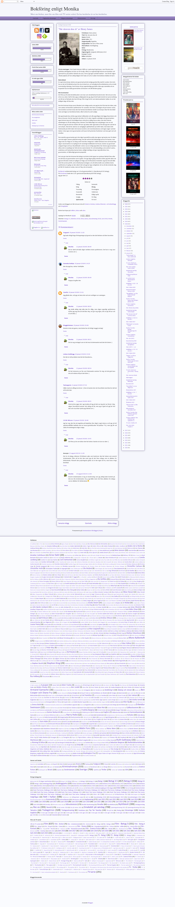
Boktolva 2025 (37, 788)
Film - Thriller (133, 829)
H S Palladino (108, 588)
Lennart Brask (75, 726)
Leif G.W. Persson (88, 620)
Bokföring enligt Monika (54, 8)
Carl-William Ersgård (93, 560)
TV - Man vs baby (72, 852)
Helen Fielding (128, 590)
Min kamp (96, 731)
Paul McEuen (84, 645)
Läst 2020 (86, 802)
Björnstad (122, 693)
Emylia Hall (76, 581)
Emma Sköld (36, 705)
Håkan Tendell (141, 592)
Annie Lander (104, 687)
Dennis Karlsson (36, 575)
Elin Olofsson (35, 579)
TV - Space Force (136, 858)
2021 (126, 216)
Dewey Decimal (34, 702)
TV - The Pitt (72, 863)
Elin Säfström (44, 579)
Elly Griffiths (101, 579)
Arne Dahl (54, 555)
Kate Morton (42, 616)
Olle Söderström (103, 643)
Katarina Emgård (132, 613)
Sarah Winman (84, 656)
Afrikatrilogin (86, 685)
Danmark (70, 764)
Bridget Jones (51, 695)
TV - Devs (51, 841)
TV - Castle (107, 837)
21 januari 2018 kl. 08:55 (83, 401)
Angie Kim (109, 548)
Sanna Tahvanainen (85, 654)
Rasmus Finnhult (46, 650)
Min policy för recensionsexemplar (41, 105)
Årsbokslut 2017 (130, 402)
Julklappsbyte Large (77, 797)
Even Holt (129, 581)
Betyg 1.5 (76, 781)
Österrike (32, 772)
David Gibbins (85, 573)
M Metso (59, 626)
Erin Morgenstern (103, 581)
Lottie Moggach (101, 622)
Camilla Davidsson (123, 557)
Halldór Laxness (129, 588)
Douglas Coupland (35, 577)
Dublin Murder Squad (80, 702)
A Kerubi (47, 544)
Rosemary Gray (138, 31)
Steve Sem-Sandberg (89, 663)
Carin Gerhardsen (66, 560)
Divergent (49, 702)
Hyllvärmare (66, 797)
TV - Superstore (107, 861)
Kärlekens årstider (140, 723)
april (127, 246)
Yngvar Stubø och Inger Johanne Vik (108, 753)
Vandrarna (91, 751)
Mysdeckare (93, 767)
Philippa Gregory (90, 648)
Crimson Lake (123, 697)
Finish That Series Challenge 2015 (43, 790)
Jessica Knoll (62, 603)
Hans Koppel (46, 590)
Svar (67, 243)
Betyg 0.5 (63, 781)
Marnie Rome (123, 728)
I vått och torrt (87, 717)
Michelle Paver (108, 635)
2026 (126, 204)
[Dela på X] (85, 216)
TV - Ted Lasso (117, 861)
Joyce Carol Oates (76, 609)
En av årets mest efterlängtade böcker (130, 280)
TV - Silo (91, 858)
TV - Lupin (45, 852)
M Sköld (73, 626)
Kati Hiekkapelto (82, 616)
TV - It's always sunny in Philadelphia (99, 848)
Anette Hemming (100, 548)
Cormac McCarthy (61, 570)
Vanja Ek (98, 751)
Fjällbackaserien (132, 708)
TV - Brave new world (86, 837)
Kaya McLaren (93, 616)
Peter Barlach (114, 645)
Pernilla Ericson (104, 645)
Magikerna (61, 728)
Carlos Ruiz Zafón (105, 560)
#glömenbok (33, 781)
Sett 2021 (116, 831)
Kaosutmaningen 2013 (117, 797)
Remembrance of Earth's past (49, 740)
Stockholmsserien (77, 747)
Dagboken (33, 700)
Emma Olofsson (56, 581)
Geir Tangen (66, 585)
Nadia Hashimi (60, 641)
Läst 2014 (134, 799)
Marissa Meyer (114, 631)
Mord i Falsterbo (50, 733)
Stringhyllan (64, 206)
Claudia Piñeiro (131, 568)
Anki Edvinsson (128, 548)
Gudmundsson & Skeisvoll (133, 710)
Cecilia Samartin (34, 564)
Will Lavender (35, 674)
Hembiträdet (100, 715)
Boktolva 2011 (94, 783)
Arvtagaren (87, 690)
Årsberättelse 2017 (131, 390)
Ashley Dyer (78, 555)
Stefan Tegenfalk (120, 661)
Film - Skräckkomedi (121, 828)
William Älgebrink (66, 674)
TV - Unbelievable (55, 869)
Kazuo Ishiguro (102, 616)
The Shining (66, 749)
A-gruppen (45, 685)
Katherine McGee (61, 616)
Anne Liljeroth (93, 552)
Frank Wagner (55, 710)
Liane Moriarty (118, 620)
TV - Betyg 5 (128, 835)
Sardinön (88, 742)
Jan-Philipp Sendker (135, 596)
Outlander (136, 735)
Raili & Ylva (132, 737)
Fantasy (87, 764)
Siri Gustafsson (116, 658)
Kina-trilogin (125, 721)
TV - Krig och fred (45, 850)
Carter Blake (111, 695)
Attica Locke (87, 555)
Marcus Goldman (100, 728)
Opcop (95, 735)
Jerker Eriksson (41, 603)
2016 (126, 433)
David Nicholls (113, 573)
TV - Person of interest (36, 856)
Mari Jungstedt (94, 629)
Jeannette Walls (44, 600)
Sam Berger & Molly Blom (65, 742)
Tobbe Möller (54, 670)
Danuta (55, 700)
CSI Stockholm (75, 695)
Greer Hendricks (41, 588)
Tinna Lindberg (34, 670)
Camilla (65, 292)
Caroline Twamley (59, 562)
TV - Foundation (90, 844)
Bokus (78, 210)
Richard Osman (99, 650)
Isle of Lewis (139, 717)
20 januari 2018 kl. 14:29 (82, 263)
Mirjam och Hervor (106, 731)
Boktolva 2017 (53, 786)
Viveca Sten (119, 672)
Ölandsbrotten (53, 755)
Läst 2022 (108, 802)
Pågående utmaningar (49, 18)
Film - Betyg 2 (107, 824)
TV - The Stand (90, 863)
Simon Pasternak (93, 658)
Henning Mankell (34, 592)
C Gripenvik (83, 557)
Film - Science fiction (93, 829)
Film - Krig (42, 828)
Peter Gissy (135, 645)
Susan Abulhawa (34, 666)
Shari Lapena (125, 656)
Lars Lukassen (52, 726)
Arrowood (57, 690)
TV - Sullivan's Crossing (95, 861)
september (129, 233)
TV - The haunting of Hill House (94, 865)
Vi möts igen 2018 (46, 813)
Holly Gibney (141, 715)
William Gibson (55, 674)
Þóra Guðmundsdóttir (88, 755)
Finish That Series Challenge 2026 (79, 794)
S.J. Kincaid (33, 654)
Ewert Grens (83, 708)
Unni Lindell (33, 672)
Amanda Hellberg (52, 546)
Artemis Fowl (66, 690)
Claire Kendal (108, 568)
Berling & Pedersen (85, 693)
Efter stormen (37, 193)
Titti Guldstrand (44, 670)
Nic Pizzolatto (106, 641)
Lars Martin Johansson (64, 726)
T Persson (105, 666)
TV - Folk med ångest (78, 844)
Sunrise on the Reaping (39, 159)
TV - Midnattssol (109, 852)
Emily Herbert (135, 579)
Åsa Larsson (46, 676)
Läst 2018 (105, 219)
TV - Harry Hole (52, 846)
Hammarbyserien (136, 712)
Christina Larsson (67, 566)
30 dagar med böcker (45, 781)
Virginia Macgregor (109, 672)
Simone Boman (47, 745)
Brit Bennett (55, 557)
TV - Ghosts (131, 844)
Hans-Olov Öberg (68, 590)
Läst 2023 (119, 802)
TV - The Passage (62, 863)
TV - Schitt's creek (114, 856)
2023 (126, 211)
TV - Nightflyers (69, 854)
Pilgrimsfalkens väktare (84, 737)
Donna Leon (131, 575)
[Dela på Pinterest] (89, 216)
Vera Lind (128, 751)
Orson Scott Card (115, 643)
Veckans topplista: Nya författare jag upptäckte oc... (132, 419)
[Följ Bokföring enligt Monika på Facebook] (42, 32)
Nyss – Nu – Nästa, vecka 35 (41, 137)
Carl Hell (97, 695)
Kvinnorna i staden (115, 723)
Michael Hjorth (97, 635)
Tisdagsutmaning (67, 810)
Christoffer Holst (36, 568)
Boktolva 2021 (103, 786)
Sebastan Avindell (105, 656)
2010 (126, 447)
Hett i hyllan (49, 797)
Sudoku (34, 123)
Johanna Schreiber (129, 605)
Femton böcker (140, 788)
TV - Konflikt (36, 850)
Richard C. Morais (88, 650)
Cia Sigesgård (64, 568)
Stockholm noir (54, 747)
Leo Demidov (85, 726)
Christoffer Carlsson (134, 566)
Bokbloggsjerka (61, 784)
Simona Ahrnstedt (105, 658)
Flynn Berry (51, 583)
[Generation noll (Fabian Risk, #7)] (129, 61)
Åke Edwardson (131, 674)
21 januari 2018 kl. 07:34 (79, 385)
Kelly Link (110, 616)
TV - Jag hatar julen (116, 848)
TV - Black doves (54, 837)
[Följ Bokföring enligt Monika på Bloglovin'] (47, 32)
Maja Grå (74, 728)
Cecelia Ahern (128, 562)
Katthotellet (75, 721)
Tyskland (120, 770)
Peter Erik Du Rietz (125, 645)
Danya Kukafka (66, 573)
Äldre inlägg (112, 523)
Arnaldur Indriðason (37, 555)
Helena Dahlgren (138, 590)
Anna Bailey (75, 550)
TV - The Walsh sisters (123, 863)
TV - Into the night (70, 848)
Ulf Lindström (120, 670)
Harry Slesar (98, 590)
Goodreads (63, 173)
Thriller (103, 770)
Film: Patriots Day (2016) (132, 308)
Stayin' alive (129, 745)
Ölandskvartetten (64, 755)
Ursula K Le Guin (43, 672)
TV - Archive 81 (47, 835)
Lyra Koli (139, 624)
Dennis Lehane (47, 575)
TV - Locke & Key (120, 850)
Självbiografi (42, 770)
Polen (121, 767)
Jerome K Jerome (52, 603)
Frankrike (113, 764)
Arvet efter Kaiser (76, 690)
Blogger (90, 903)
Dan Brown (122, 570)
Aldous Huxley (81, 544)
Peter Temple (70, 648)
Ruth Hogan (93, 652)
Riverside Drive (62, 740)
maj (127, 243)
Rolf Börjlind (71, 652)
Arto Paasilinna (68, 555)
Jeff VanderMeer (54, 600)
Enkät (118, 788)
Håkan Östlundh (48, 594)
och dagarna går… (39, 170)
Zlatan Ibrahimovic (111, 674)
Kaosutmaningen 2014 (135, 797)
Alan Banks (106, 685)
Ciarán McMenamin (75, 568)
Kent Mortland (94, 721)
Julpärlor (141, 719)
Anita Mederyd (118, 548)
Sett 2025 (44, 833)
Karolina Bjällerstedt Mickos (106, 613)
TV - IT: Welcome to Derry (45, 848)
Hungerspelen (64, 717)
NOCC (143, 733)
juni (127, 241)
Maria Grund (131, 629)
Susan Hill (43, 666)
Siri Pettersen (126, 658)
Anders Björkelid (75, 546)
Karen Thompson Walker (120, 611)
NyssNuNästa (111, 804)
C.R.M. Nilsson (68, 420)
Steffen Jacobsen (132, 660)
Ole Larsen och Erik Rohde (84, 735)
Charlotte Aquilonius (47, 564)
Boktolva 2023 (127, 786)
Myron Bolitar (126, 733)
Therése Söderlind (63, 668)
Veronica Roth (88, 672)
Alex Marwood (92, 544)
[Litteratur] (35, 210)
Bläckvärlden (34, 695)
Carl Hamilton (87, 695)
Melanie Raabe (34, 635)
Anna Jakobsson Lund (106, 550)
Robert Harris (34, 652)
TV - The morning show (137, 865)
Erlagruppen (131, 704)
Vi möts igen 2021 (83, 813)
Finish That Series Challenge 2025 (54, 794)
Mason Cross (89, 633)
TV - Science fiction (126, 856)
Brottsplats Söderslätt (63, 695)
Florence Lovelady (44, 710)
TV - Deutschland (42, 841)
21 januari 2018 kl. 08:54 (83, 368)
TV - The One (40, 863)
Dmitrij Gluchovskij (100, 575)
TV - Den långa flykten (117, 839)
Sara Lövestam (123, 654)
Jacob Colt (52, 719)
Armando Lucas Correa (137, 552)
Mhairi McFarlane (67, 635)
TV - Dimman (58, 841)
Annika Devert (103, 552)
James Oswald (90, 596)
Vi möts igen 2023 (108, 813)
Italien (45, 767)
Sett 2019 (94, 831)
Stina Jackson (110, 663)
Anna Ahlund (57, 550)
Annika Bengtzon (116, 687)
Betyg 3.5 (67, 219)
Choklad (67, 697)
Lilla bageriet (119, 726)
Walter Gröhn (77, 753)
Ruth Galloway (123, 740)
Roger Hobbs (61, 652)
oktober (128, 231)
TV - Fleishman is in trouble (64, 844)
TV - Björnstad (34, 837)
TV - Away (71, 835)
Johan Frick (70, 605)
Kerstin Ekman (129, 616)
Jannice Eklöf (71, 598)
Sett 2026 (56, 833)
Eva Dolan (121, 581)
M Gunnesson (42, 626)
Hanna (32, 715)
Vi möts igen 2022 (95, 813)
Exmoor (91, 708)
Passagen (53, 737)
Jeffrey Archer (65, 600)
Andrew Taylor (67, 548)
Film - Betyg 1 (97, 824)
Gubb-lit (133, 764)
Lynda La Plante (122, 624)
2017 (126, 430)
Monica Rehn (122, 638)
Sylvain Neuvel (86, 666)
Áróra (32, 755)
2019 (126, 221)
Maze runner (50, 731)
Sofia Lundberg (42, 660)
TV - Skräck (98, 859)
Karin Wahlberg (78, 613)
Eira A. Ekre (97, 577)
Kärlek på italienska (127, 723)
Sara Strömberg (36, 656)
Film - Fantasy (110, 826)
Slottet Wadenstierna (59, 745)
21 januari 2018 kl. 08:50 (83, 306)
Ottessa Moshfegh (140, 643)
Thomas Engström (96, 668)
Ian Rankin (67, 594)
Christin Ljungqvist (41, 566)
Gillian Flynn (113, 585)
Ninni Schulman (50, 643)
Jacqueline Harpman (69, 596)
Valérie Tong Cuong (66, 672)
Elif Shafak (123, 577)
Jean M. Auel (104, 598)
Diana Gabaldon (88, 575)
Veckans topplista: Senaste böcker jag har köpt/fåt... (131, 366)
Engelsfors (88, 705)
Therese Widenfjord (50, 668)
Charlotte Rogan (72, 564)
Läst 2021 (97, 802)
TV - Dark (79, 839)
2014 (126, 438)
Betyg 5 (37, 783)
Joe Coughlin (97, 719)
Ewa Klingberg (138, 581)
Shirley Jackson (48, 658)
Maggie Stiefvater (112, 626)
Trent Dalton (112, 670)
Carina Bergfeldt (81, 560)
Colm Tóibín (33, 570)
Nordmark (72, 735)
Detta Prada (78, 575)
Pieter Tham (100, 648)
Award (57, 781)
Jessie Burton (82, 603)
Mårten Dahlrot (49, 641)
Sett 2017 (72, 831)
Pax (60, 737)
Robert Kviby (52, 652)
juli (127, 238)
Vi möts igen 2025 (133, 813)
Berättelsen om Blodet (100, 693)
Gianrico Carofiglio (97, 585)
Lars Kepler (141, 618)
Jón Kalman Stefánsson (42, 611)
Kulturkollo (37, 142)
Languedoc (44, 726)
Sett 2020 (105, 831)
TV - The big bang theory (138, 863)
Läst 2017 (53, 802)
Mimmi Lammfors (88, 731)
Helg (141, 794)
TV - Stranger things (64, 861)
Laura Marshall (66, 620)
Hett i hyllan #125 (130, 400)
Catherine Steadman (95, 562)
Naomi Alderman (78, 641)
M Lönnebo (52, 626)
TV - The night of (34, 867)
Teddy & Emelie (56, 749)
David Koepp (94, 573)
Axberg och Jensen (125, 690)
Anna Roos (46, 552)
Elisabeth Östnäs (55, 579)
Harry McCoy (85, 715)
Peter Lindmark (40, 648)
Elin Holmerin (141, 577)
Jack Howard (43, 719)
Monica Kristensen (96, 638)
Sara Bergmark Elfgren (99, 654)
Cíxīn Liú (104, 570)
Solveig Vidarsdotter (85, 660)
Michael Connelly (86, 635)
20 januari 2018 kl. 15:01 (76, 292)
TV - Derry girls (129, 839)
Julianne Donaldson (109, 609)
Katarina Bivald (121, 613)
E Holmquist (57, 577)
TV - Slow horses (110, 858)
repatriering (37, 172)
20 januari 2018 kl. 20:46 (81, 325)
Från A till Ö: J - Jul (131, 347)
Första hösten (102, 710)
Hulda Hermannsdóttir (51, 717)
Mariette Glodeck (90, 631)
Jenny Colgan (87, 600)
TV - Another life (36, 835)
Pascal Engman (44, 645)
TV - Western (108, 869)
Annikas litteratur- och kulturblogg (105, 204)
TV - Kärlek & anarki (69, 850)
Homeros (81, 592)
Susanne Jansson (52, 666)
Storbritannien (62, 221)
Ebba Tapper (102, 702)
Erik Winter (122, 705)
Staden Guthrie (110, 745)
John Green (55, 607)
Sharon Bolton (136, 656)
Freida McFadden (93, 583)
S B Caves (108, 652)
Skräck (110, 219)
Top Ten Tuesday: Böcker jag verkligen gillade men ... (132, 300)
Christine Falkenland (106, 566)
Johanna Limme (109, 605)
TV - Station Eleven (52, 861)
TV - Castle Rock (117, 837)
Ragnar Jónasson (127, 648)
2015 (126, 435)
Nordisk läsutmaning (88, 804)
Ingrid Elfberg (107, 594)
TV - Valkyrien (74, 869)
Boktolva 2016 (41, 786)
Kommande (50, 799)
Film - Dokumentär (70, 826)
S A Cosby (101, 652)
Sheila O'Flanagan (35, 658)
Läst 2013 (123, 799)
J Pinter (54, 596)
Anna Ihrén (94, 550)
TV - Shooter (63, 858)
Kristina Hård (94, 618)
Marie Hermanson (79, 631)
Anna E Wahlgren (84, 550)
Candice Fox (44, 560)
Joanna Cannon (36, 605)
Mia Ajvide (76, 635)
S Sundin (131, 652)
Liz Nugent (64, 622)
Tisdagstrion (48, 810)
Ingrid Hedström (117, 594)
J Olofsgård (47, 596)
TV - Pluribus (48, 856)
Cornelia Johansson (84, 570)
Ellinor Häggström (90, 579)
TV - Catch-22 (127, 837)
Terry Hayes (40, 668)
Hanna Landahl (139, 588)
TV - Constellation (41, 839)
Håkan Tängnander (37, 594)
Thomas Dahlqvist (74, 668)
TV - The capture (48, 865)
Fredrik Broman (65, 710)
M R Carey (66, 626)
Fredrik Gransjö (75, 710)
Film (46, 824)
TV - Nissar (78, 854)
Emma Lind (142, 702)
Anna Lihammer (37, 552)
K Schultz (61, 611)
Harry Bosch (61, 715)
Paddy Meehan (43, 737)
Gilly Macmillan (124, 585)
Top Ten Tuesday (95, 810)
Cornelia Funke (72, 570)
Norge (106, 767)
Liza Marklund (74, 622)
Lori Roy (93, 622)
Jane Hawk (71, 719)
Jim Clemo (89, 719)
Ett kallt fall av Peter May (40, 165)
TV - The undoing (58, 867)
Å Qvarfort (121, 674)
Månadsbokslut (71, 804)
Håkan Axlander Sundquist (101, 592)
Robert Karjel (43, 652)
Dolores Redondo (121, 575)
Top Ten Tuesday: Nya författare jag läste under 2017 (131, 414)
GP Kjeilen (140, 583)
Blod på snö (139, 693)
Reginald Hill (67, 650)
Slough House (71, 745)
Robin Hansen (94, 740)
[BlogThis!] (83, 216)
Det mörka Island (122, 700)
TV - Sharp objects (53, 858)
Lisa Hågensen (47, 622)
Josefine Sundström (48, 609)
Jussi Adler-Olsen (131, 609)
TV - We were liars (98, 869)
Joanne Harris (45, 605)
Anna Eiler (86, 687)
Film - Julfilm (120, 826)
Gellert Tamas (75, 585)
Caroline (103, 695)
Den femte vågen (98, 700)
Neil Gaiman (98, 641)
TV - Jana (125, 848)
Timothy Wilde (134, 749)
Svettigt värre (37, 144)
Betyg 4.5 (141, 781)
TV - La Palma (80, 850)
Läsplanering (88, 799)
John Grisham (65, 607)
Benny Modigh (72, 693)
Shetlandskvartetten (134, 743)
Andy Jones (76, 548)
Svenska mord (112, 747)
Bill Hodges (113, 693)
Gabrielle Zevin (49, 585)
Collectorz (80, 788)
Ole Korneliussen (92, 643)
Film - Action (59, 824)
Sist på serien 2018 (62, 807)
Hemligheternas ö (111, 715)
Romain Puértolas (83, 652)
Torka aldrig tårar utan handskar (49, 751)
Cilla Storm (74, 697)
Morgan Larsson (39, 641)
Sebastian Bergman (117, 743)
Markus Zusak (34, 633)
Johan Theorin (99, 605)
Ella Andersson (116, 702)
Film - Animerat (87, 824)
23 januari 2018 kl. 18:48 (80, 420)
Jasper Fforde (88, 598)
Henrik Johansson (54, 592)
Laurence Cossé (77, 620)
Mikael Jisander (43, 638)
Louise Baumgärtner (113, 622)
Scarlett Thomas (94, 656)
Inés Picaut (130, 717)
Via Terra (135, 751)
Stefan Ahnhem (138, 49)
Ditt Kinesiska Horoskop (38, 114)
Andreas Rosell (46, 548)
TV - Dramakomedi (79, 841)
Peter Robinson (61, 648)
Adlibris (73, 210)
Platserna (97, 737)
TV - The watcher (69, 867)
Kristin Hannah (75, 618)
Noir (101, 767)
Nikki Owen (136, 641)
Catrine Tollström (118, 562)
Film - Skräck (108, 829)
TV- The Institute (81, 872)
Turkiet (113, 770)
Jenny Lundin (121, 600)
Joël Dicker (86, 609)
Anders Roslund (108, 546)
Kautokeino (85, 721)
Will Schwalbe (45, 674)
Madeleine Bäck (91, 626)
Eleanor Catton (106, 577)
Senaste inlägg (63, 523)
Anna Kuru (142, 550)
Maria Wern (111, 729)
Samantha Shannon (61, 654)
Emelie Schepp (125, 579)
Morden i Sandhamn (74, 733)
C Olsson (91, 557)
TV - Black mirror (64, 837)
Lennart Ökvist (98, 620)
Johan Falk (106, 719)
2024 (126, 209)
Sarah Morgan (54, 656)
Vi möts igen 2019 (58, 813)
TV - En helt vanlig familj (126, 841)
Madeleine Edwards (49, 728)
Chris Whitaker (98, 564)
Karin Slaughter (67, 613)
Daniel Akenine (46, 573)
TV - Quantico (65, 856)
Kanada (57, 767)
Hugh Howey (89, 592)
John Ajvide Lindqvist (40, 607)
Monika (70, 247)
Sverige (83, 769)
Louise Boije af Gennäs (127, 622)
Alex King (114, 685)
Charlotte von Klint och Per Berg (53, 697)
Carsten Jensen (70, 562)
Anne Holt (83, 552)
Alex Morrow (123, 685)
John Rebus (115, 719)
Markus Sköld (138, 631)
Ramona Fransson (139, 648)
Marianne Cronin (58, 631)
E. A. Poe (81, 577)
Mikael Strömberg (64, 638)
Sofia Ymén (51, 660)
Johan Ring (89, 605)
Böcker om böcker (61, 788)
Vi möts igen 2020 (71, 813)
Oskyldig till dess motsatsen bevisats (121, 735)
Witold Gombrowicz (78, 674)
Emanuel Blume (114, 579)
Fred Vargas (60, 583)
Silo (31, 745)
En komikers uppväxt (71, 705)
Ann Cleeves (139, 548)
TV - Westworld (118, 869)
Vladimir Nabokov (128, 672)
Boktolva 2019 (78, 786)
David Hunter (64, 700)
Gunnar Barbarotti (53, 712)
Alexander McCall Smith (116, 544)
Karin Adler (44, 722)
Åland (141, 770)
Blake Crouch (136, 555)
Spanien (59, 770)
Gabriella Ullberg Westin (36, 585)
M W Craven (81, 626)
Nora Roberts (60, 643)
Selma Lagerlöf (116, 656)
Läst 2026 (37, 804)
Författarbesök (108, 794)
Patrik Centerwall (55, 645)
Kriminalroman (70, 766)
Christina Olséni (94, 566)
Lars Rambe (46, 620)
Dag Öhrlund (112, 571)
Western (135, 770)
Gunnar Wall (83, 588)
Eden (108, 702)
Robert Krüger (72, 740)
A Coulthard (33, 544)
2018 (126, 224)
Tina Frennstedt (129, 668)
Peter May (50, 648)
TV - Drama (67, 842)
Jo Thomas (142, 603)
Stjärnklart (44, 747)
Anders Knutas (41, 687)
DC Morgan (140, 697)
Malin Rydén (33, 629)
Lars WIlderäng (56, 620)
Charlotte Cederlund (60, 564)
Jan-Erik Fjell (124, 596)
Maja (67, 728)
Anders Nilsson (97, 546)
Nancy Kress (69, 641)
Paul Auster (75, 645)
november (129, 228)
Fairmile (110, 707)
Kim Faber (33, 618)
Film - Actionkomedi (74, 824)
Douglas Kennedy (46, 577)
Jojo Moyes (93, 607)
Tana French (122, 666)
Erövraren (47, 707)
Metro (68, 731)
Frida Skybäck (122, 583)
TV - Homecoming (101, 846)
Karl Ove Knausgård (90, 613)
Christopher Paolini (51, 568)
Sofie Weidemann (73, 660)
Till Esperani (124, 749)
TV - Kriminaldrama (57, 850)
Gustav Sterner (67, 712)
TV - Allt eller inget (109, 833)
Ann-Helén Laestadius (45, 550)
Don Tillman (58, 702)
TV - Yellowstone (138, 869)
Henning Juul (121, 715)
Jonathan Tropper (35, 609)
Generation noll (138, 48)
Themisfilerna (87, 749)
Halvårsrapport (134, 794)
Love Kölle (56, 624)
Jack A (60, 596)
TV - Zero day (33, 872)
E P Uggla (74, 577)
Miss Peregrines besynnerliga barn (122, 731)
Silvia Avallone (71, 658)
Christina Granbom (55, 566)
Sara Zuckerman (79, 742)
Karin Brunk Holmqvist (43, 613)
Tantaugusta (67, 385)
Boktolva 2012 (106, 783)
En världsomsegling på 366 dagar (103, 788)
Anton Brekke (128, 687)
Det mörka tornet (135, 700)
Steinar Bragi (141, 660)
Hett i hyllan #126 (130, 353)
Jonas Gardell (102, 607)
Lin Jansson (140, 620)
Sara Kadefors (112, 654)
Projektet (104, 737)
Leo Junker (94, 726)
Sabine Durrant (50, 654)
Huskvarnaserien (76, 717)
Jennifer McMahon (76, 600)
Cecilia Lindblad (139, 562)
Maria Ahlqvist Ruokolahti (110, 629)
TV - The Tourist (111, 863)
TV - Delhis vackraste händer (101, 839)
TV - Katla (132, 848)
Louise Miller (139, 622)
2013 (126, 440)
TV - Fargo (40, 844)
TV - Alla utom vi (98, 833)
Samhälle (134, 767)
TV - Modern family (132, 852)
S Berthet (115, 652)
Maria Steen (140, 629)
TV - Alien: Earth (87, 833)
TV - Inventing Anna (82, 848)
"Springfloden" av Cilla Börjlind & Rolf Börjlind (132, 295)
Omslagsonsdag (140, 804)
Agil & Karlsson (96, 685)
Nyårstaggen (129, 377)
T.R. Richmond (113, 666)
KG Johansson (70, 611)
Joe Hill (53, 605)
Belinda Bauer (116, 555)
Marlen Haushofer (44, 633)
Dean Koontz (131, 573)
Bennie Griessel (62, 693)
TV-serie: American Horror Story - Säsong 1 (132, 371)
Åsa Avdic (140, 674)
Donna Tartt (140, 575)
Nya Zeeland (114, 767)
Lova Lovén (47, 624)
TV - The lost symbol (124, 865)
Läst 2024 (130, 802)
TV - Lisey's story (109, 850)
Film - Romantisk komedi (74, 829)
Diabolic (42, 702)
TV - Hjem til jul (91, 846)
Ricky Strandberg (119, 650)
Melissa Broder (56, 635)
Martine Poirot (41, 731)
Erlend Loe (113, 581)
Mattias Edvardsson (133, 633)
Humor (140, 764)
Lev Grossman (108, 620)
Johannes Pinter (140, 605)
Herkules (130, 715)
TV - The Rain (80, 863)
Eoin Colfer (85, 581)
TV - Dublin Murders (92, 841)
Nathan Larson (89, 641)
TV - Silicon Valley (82, 858)
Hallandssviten (116, 712)
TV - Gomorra (33, 846)
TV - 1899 (73, 833)
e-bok (39, 815)
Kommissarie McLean (54, 724)
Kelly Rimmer (118, 616)
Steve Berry (79, 663)
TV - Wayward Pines (85, 869)
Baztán (137, 690)
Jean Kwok (96, 598)
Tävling (119, 810)
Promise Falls (114, 737)
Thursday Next (97, 749)
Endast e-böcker (90, 204)
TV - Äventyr (61, 872)
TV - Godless (140, 844)
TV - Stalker (42, 861)
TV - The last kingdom (110, 865)
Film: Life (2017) (130, 338)
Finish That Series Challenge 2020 (47, 792)
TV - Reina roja (74, 856)
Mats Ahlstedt (100, 633)
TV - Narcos (60, 854)
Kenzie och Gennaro (106, 721)
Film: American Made (131, 375)
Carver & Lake (121, 695)
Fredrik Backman (70, 583)
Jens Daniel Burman (134, 600)
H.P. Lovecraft (118, 588)
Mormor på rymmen (101, 733)
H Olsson (99, 588)
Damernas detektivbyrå (45, 700)
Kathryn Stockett (72, 616)
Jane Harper (39, 598)
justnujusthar (37, 192)
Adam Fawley (67, 685)
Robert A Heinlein (138, 650)
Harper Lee (90, 590)
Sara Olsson (141, 654)
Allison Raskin (40, 546)
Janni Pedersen (60, 598)
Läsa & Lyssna (38, 199)
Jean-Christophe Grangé (116, 598)
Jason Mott (79, 598)
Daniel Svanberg (56, 573)
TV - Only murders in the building (92, 854)
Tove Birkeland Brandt (101, 670)
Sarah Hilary (46, 656)
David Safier (122, 573)
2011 (126, 445)
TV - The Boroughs (136, 861)
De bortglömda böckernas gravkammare (80, 700)
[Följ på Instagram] (39, 38)
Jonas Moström (136, 607)
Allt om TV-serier (35, 824)
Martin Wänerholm (67, 633)
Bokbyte (74, 783)
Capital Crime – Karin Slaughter (41, 200)
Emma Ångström (67, 581)
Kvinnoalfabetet (64, 799)
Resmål (49, 807)
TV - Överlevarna (70, 872)
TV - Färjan (109, 844)
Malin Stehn (42, 629)
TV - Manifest (99, 852)
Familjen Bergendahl (119, 707)
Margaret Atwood (72, 629)
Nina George (40, 643)
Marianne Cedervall (46, 631)
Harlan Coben (80, 590)
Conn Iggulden (42, 570)
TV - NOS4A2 (51, 854)
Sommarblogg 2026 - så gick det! (42, 179)
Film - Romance (61, 828)
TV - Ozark (115, 854)
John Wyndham (83, 607)
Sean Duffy (105, 742)
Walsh (69, 753)
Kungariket (91, 723)
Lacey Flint (35, 726)
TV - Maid (53, 852)
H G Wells (92, 588)
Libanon (86, 767)
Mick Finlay (117, 635)
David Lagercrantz (103, 573)
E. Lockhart (89, 577)
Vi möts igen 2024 (120, 813)
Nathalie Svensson (52, 735)
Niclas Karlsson (127, 641)
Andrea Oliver (55, 687)
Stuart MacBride (120, 663)
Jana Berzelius (62, 719)
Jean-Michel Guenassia (131, 598)
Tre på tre (110, 810)
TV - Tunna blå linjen (42, 869)
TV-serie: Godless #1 (131, 423)
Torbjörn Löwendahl (77, 670)
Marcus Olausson (61, 629)
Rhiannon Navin (77, 650)
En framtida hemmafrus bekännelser (53, 704)
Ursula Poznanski (54, 672)
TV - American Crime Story (122, 833)
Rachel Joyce (116, 648)
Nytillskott (123, 804)
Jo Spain (135, 603)
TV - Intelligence (58, 848)
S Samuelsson (123, 652)
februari (128, 250)
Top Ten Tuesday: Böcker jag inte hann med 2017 (132, 361)
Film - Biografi (48, 826)
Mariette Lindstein (103, 631)
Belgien (49, 764)
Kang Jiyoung (108, 611)
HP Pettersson (96, 712)
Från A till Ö (97, 794)
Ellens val (134, 702)
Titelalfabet (81, 810)
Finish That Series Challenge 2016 (67, 790)
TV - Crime (62, 839)
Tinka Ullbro (140, 668)
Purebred (123, 737)
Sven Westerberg (75, 666)
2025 (126, 206)
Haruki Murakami (117, 590)
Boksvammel (83, 783)
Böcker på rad (72, 788)
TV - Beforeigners (80, 835)
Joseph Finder (58, 609)
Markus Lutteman (126, 631)
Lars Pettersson (36, 620)
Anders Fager (86, 546)
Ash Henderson (97, 690)
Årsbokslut (54, 815)
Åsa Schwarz (55, 676)
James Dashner (80, 596)
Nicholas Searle (116, 641)
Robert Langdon (83, 740)
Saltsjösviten (51, 742)
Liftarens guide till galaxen (106, 726)
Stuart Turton (131, 663)
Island (38, 767)
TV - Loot (140, 850)
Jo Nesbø (126, 603)
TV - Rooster (83, 856)
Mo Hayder (85, 638)
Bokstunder (37, 164)
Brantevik (43, 695)
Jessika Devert (93, 603)
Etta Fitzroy (55, 707)
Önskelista (64, 815)
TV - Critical (71, 839)
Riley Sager (128, 650)
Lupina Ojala (102, 624)
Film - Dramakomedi (97, 826)
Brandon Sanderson (44, 557)
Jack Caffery (34, 719)
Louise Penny (35, 624)
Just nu (88, 797)
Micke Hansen (135, 635)
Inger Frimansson (97, 594)
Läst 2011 (101, 799)
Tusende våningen (81, 751)
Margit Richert (83, 629)
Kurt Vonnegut (120, 618)
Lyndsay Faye (132, 624)
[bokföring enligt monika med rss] (36, 32)
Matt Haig (121, 633)
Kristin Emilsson (64, 618)
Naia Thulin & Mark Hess (38, 735)
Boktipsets (61, 171)
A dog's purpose (34, 685)
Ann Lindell (75, 687)
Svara (65, 238)
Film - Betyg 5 (38, 826)
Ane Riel (92, 548)
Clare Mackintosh (119, 568)
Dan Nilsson (140, 570)
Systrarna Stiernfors (133, 747)
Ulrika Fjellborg (139, 670)
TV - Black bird (43, 837)
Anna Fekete (94, 687)
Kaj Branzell (79, 611)
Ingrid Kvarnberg (121, 717)
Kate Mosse (50, 616)
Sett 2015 (52, 831)
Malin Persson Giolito (137, 626)
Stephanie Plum (34, 747)
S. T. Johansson (139, 652)
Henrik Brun (45, 592)
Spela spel (34, 120)
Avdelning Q (109, 690)
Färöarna (120, 764)
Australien (40, 764)
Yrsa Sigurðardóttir (90, 674)
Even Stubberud (73, 707)
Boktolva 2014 (131, 783)
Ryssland (127, 767)
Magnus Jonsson (124, 626)
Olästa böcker (81, 18)
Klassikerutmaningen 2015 (37, 799)
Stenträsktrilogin (138, 745)
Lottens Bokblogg (39, 136)
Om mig (93, 18)
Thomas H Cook (119, 668)
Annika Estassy (115, 552)
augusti (128, 236)
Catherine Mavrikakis (82, 562)
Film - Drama (81, 826)
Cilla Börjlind (87, 568)
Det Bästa (88, 788)
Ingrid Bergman (110, 717)
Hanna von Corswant (35, 590)
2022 (126, 214)
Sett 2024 (33, 833)
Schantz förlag (96, 742)
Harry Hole (71, 715)
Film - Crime (58, 826)
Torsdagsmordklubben (67, 751)
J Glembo (133, 594)
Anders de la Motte (135, 546)
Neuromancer (63, 735)
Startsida (35, 18)
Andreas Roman (35, 548)
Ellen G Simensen (66, 579)
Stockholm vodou (66, 747)
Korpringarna (76, 723)
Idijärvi (95, 717)
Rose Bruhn (103, 740)
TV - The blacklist (37, 865)
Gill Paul (106, 585)
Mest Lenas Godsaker (40, 157)
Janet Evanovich (50, 598)
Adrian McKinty (55, 544)
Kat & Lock (66, 721)
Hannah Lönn (39, 715)
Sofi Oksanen (135, 658)
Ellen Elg (126, 702)
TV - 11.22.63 (65, 833)
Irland (32, 767)
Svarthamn (103, 747)
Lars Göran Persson (131, 618)
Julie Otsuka (120, 609)
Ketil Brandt (116, 721)
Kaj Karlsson (88, 611)
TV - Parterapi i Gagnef (137, 854)
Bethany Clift (126, 555)
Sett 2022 (126, 831)
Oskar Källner (126, 643)
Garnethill (110, 710)
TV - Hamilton (42, 846)
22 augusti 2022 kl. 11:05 (77, 453)
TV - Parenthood (124, 854)
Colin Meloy (140, 568)
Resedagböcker (36, 117)
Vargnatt (66, 232)
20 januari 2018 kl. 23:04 (82, 354)
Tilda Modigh (114, 749)
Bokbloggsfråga (48, 783)
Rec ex (36, 807)
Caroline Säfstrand (46, 562)
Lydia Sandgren (112, 624)
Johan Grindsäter (79, 605)
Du (71, 702)
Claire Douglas (98, 568)
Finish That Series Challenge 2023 (120, 792)
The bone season (75, 749)
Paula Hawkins (94, 645)
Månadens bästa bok (58, 804)
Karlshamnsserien (56, 721)
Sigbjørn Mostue (59, 658)
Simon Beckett (82, 658)
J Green (140, 594)
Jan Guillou (115, 596)
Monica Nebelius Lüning (110, 638)
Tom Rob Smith (64, 670)
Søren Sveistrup (96, 666)
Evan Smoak (63, 707)
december (129, 226)
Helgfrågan (34, 797)
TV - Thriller (133, 867)
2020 (126, 219)
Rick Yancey (109, 650)
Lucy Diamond (75, 624)
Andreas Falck (65, 687)
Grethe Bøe (75, 588)
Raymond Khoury (57, 650)
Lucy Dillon (84, 624)
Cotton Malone (113, 697)
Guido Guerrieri (41, 712)
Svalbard (96, 747)
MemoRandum (60, 731)
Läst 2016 (42, 802)
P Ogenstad (35, 645)
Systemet (122, 747)
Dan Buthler (130, 571)
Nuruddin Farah (70, 643)
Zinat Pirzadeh (101, 674)
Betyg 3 (101, 781)
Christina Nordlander (81, 566)
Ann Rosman (34, 550)
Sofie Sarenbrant (61, 661)
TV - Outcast (106, 854)
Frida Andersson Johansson (108, 583)
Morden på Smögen (88, 733)
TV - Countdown (52, 839)
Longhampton (37, 728)
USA (126, 770)
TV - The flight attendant (61, 865)
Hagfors (106, 712)
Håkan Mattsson (116, 592)
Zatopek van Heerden (126, 753)
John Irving (74, 607)
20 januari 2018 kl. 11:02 (76, 232)
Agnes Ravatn (65, 544)
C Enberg (75, 557)
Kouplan (83, 724)
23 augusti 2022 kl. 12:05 (84, 474)
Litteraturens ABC (77, 799)
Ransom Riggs (36, 650)
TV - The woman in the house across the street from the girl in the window (107, 867)
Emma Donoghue (44, 581)
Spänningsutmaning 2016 (135, 807)
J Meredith (40, 596)
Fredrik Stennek (81, 583)
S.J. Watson (41, 654)
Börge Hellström (66, 557)
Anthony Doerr (125, 552)
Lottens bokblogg (68, 354)
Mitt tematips (46, 804)
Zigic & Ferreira (138, 753)
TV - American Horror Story (138, 833)
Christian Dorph (120, 564)
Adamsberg (78, 685)
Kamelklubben (34, 721)
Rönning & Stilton (38, 743)
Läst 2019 (75, 802)
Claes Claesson (84, 697)
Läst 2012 (112, 799)
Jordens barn (133, 719)
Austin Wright (96, 555)
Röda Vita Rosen (140, 740)
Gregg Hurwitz (52, 588)
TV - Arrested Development (60, 835)
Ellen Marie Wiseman (78, 579)
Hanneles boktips (68, 263)
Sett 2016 (61, 831)
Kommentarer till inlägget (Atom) (93, 530)
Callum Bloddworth (110, 557)
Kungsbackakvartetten (102, 723)
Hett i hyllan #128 (130, 287)
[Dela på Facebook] (87, 216)
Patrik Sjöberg (66, 645)
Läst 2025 (141, 802)
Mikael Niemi (53, 638)
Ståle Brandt (140, 663)
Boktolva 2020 (90, 786)
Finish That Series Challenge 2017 (91, 790)
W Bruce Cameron (140, 672)
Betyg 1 (70, 781)
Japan (50, 767)
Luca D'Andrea (65, 624)
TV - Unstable (65, 869)
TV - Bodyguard (75, 837)
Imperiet (101, 717)
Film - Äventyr (41, 831)
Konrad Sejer (66, 724)
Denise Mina (141, 573)
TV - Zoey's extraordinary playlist (47, 872)
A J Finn (40, 544)
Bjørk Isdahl (131, 693)
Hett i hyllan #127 (130, 321)
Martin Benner (133, 728)
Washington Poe (89, 753)
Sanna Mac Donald (73, 654)
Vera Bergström (118, 751)
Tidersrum (105, 749)
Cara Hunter (53, 560)
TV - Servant (138, 856)
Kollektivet (43, 723)
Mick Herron (125, 635)
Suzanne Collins (64, 666)
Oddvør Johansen (81, 643)
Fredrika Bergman (88, 710)
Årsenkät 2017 (130, 383)
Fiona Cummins (42, 583)
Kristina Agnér (85, 618)
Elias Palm (115, 577)
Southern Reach (88, 745)
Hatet (92, 715)
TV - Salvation (103, 856)
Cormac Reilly (103, 697)
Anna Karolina (132, 550)
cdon (83, 210)
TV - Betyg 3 (102, 835)
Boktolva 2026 (49, 788)
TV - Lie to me (89, 850)
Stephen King (53, 663)
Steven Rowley (101, 663)
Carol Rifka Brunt (116, 560)
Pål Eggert (107, 648)
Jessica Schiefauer (72, 603)
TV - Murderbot (42, 854)
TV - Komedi (141, 848)
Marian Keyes (34, 631)
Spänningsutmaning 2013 (118, 807)
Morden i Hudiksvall (62, 733)
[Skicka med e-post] (81, 216)
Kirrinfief (132, 721)
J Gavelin (126, 594)
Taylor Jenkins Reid (134, 666)
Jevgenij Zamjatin (106, 603)
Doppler (65, 702)
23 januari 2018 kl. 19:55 (83, 438)
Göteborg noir (86, 712)
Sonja (79, 745)
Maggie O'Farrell (101, 626)
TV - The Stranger (100, 863)
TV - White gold (128, 869)
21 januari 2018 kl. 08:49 (83, 247)
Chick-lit (61, 764)
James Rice (99, 596)
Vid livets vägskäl (49, 753)
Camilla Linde (133, 557)
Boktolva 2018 (75, 219)
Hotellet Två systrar (37, 717)
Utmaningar (129, 810)
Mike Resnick (76, 638)
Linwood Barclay (35, 622)
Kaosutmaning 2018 (95, 219)
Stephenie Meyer (69, 663)
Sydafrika (96, 770)
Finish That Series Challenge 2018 (114, 790)
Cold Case (94, 697)
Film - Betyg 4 (139, 824)
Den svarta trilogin (110, 700)
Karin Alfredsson (134, 611)
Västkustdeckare (61, 753)
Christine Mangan (119, 566)
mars (127, 248)
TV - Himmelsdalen (80, 846)
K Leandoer (53, 611)
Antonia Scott (138, 687)
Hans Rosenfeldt (56, 590)
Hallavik (125, 712)
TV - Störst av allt (76, 861)
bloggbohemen (68, 325)
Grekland (126, 764)
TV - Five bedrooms (49, 844)
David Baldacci (76, 573)
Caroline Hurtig (139, 560)
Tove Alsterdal (89, 670)
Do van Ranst (111, 575)
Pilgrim (74, 737)
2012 (126, 442)
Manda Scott (51, 629)
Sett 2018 (83, 831)
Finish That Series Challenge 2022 (96, 792)
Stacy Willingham (96, 660)
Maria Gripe (122, 629)
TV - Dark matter (87, 839)
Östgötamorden (76, 755)
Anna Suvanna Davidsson (58, 552)
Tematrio (33, 810)
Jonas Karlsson (123, 607)
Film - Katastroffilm (132, 826)
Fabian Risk (100, 708)
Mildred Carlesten (77, 731)
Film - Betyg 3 (121, 824)
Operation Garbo (104, 735)
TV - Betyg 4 (115, 835)
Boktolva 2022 (115, 786)
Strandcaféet (87, 747)
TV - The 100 (126, 861)
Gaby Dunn (58, 585)
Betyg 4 (127, 781)
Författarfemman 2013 (121, 794)
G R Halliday (131, 583)
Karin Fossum (56, 614)
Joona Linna (123, 719)
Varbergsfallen (106, 751)
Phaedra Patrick (80, 648)
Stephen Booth (37, 663)
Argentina (32, 764)
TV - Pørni (56, 856)
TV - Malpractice (62, 852)
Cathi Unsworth (107, 562)
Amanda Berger (133, 685)
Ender (81, 704)
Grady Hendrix (134, 585)
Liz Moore (56, 622)
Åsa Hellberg (35, 676)
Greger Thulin (120, 710)
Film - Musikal (51, 828)
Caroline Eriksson (128, 560)
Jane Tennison (79, 719)
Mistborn (136, 731)
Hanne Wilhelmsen (50, 715)
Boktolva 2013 (119, 783)
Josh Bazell (67, 609)
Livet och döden (140, 726)
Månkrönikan (135, 733)
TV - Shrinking (72, 858)
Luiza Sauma (93, 624)
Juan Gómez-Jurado (96, 609)
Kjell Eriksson (43, 618)
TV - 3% (79, 833)
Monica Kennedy (39, 733)
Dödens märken (93, 702)
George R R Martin (86, 585)
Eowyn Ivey (93, 581)
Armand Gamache (39, 690)
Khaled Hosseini (139, 616)
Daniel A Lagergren (35, 573)
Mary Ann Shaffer (78, 633)
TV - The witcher (81, 867)
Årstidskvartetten (41, 755)
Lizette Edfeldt (84, 622)
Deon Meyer (58, 575)
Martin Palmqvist (55, 633)
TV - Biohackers (139, 835)
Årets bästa (46, 815)
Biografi (55, 764)
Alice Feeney (127, 544)
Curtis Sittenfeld (95, 570)
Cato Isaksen (132, 695)
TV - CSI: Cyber (98, 837)
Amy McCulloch (64, 546)
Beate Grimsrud (106, 555)
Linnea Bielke (129, 726)
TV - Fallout (137, 841)
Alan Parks (73, 544)
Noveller (100, 804)
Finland (106, 764)
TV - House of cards (124, 846)
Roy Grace (111, 740)
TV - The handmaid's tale (77, 865)
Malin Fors (84, 728)
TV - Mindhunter (120, 852)
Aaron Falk (56, 685)
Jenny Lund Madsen (110, 600)
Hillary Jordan (73, 592)
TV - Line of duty (99, 850)
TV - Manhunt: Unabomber (86, 852)
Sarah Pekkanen (64, 656)
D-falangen (132, 697)
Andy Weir (84, 548)
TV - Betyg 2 (91, 835)
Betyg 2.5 (92, 781)
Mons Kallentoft (137, 638)
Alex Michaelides (103, 544)
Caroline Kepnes (34, 562)
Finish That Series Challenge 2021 (71, 792)
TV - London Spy (132, 850)
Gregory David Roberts (64, 588)
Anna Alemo (65, 550)
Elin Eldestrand (132, 577)
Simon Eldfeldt (38, 745)
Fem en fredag (129, 788)
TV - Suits (84, 861)
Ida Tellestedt (76, 594)
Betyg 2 (83, 781)
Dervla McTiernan (68, 575)
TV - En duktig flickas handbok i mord (108, 841)
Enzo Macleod (97, 704)
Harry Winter (106, 590)
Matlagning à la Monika (38, 125)
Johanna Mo (119, 605)
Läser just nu (134, 27)
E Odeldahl (66, 577)
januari (128, 253)
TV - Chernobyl (136, 837)
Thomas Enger (85, 668)
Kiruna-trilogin (140, 721)
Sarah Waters (75, 656)
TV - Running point (93, 856)
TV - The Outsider (51, 863)
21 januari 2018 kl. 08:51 (83, 339)
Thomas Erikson (108, 668)
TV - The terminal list (46, 867)
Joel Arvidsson (61, 605)
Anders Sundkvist (120, 546)
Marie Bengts (68, 631)
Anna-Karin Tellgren (72, 552)
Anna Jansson (119, 550)
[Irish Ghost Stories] (129, 45)
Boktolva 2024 (140, 786)
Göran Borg (76, 712)
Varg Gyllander (77, 672)
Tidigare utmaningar (67, 18)
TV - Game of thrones (120, 844)
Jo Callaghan (116, 603)
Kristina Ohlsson (106, 618)
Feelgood (96, 764)
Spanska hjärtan (98, 745)
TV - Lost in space (35, 852)
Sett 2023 (137, 831)
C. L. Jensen (99, 557)
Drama (78, 764)
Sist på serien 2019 (75, 807)
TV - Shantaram (42, 858)
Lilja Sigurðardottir (129, 620)
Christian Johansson (132, 564)
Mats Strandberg (111, 633)
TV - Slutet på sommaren (123, 858)
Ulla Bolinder (129, 670)
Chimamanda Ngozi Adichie (85, 564)
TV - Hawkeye (61, 846)
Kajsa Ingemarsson (98, 611)
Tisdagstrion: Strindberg (40, 152)
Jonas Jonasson (113, 607)
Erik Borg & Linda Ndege (109, 704)
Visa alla (50, 204)
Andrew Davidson (56, 548)
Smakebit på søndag (94, 807)
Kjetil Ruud (35, 723)
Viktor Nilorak (98, 672)
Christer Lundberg (109, 564)
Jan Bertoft (107, 596)
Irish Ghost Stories (138, 30)
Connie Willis (51, 570)
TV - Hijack (70, 846)
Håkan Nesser (128, 592)
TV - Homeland (112, 846)
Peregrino (66, 737)
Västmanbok (37, 177)
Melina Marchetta (45, 635)
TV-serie (92, 872)
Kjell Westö (55, 618)
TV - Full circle (100, 844)
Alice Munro (136, 544)
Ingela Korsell (85, 594)
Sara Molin (133, 654)
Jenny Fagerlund (98, 600)
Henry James (84, 219)
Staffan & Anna (119, 745)
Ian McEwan (59, 594)
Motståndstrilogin (114, 733)
